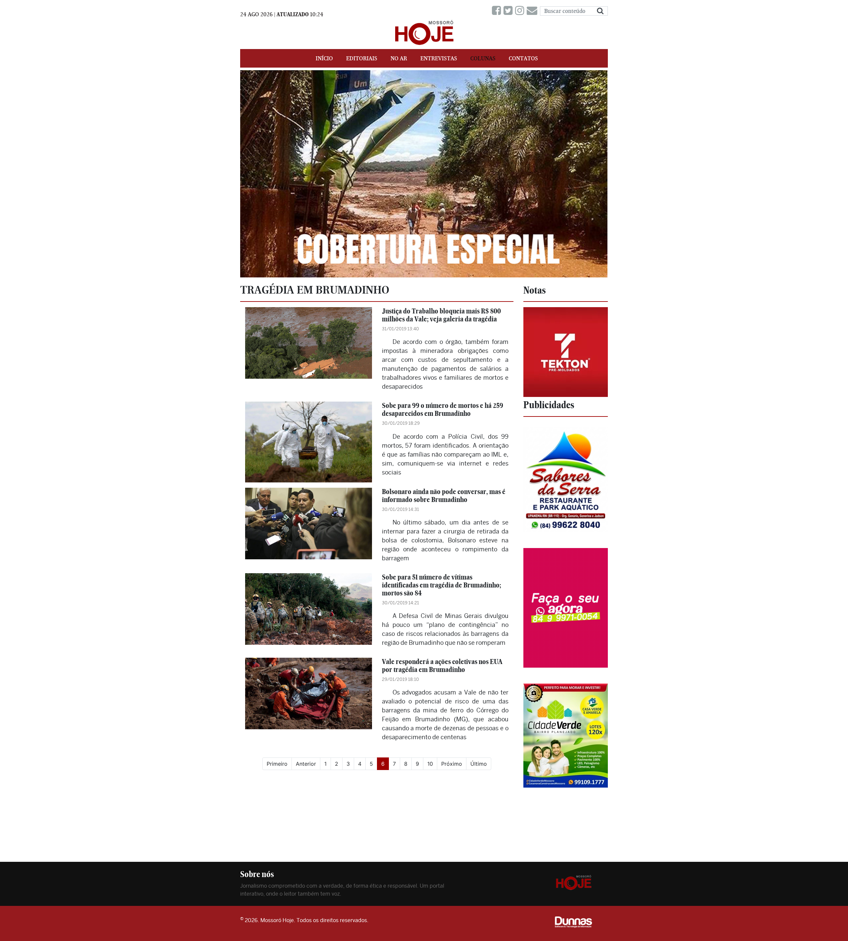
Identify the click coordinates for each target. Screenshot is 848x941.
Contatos (523, 58)
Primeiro (277, 763)
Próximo (451, 763)
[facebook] (498, 10)
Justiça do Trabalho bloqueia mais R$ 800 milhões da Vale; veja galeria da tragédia (441, 315)
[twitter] (509, 10)
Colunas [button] (483, 58)
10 (430, 763)
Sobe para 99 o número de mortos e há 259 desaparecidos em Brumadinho (442, 409)
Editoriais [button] (361, 58)
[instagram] (521, 10)
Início (324, 58)
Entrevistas (438, 58)
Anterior (306, 763)
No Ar (399, 58)
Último (478, 763)
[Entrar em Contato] (533, 10)
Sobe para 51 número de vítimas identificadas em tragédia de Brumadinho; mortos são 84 (441, 585)
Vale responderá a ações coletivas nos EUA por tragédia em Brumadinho (442, 665)
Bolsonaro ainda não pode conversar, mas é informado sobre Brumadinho (443, 495)
